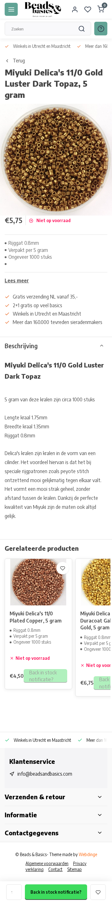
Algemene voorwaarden (47, 863)
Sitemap (74, 869)
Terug (19, 60)
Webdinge (88, 854)
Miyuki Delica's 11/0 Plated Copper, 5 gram (36, 616)
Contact (55, 869)
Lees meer (17, 280)
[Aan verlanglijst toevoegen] (62, 568)
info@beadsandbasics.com (44, 774)
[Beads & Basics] (42, 9)
